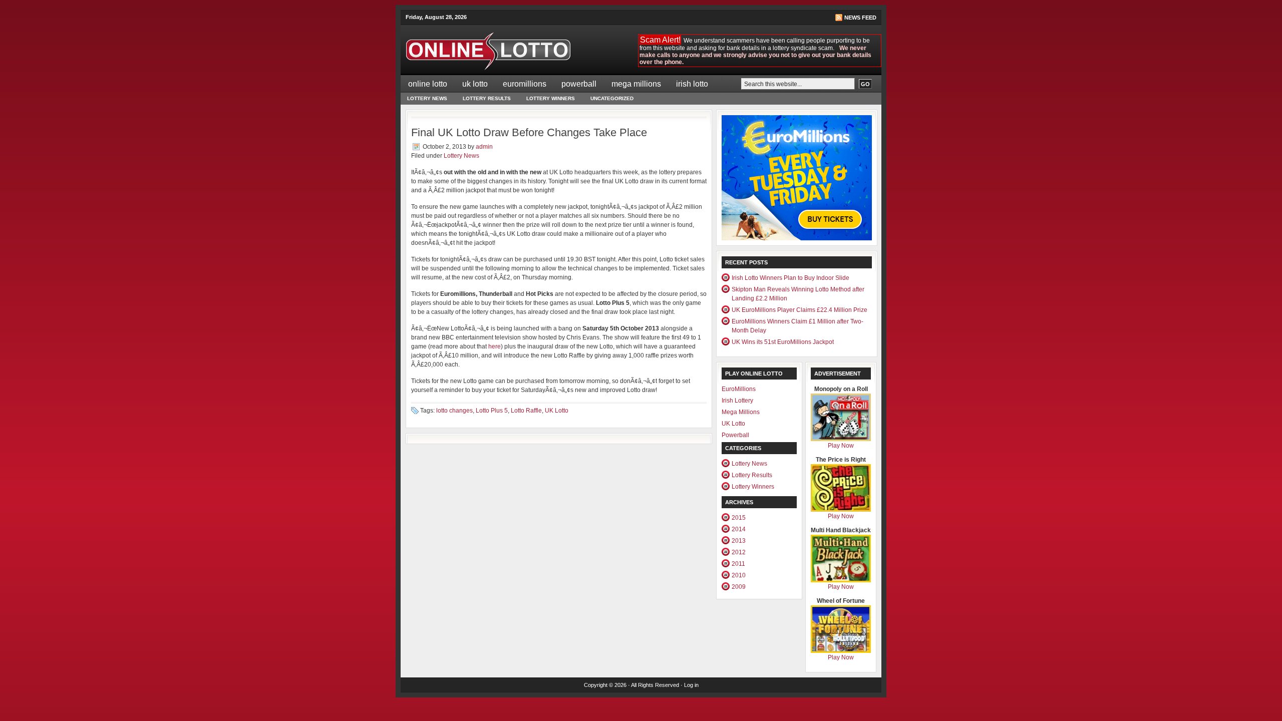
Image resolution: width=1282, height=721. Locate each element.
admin (484, 146)
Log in (691, 685)
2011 (738, 563)
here (494, 346)
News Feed (860, 18)
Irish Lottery (737, 400)
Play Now (841, 445)
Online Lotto (427, 84)
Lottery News (427, 98)
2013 (739, 540)
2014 (739, 529)
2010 (739, 575)
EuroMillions (524, 84)
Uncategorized (611, 98)
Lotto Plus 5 (492, 410)
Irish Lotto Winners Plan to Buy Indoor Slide (790, 277)
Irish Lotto (692, 84)
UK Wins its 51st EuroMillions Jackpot (783, 341)
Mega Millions (636, 84)
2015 (739, 517)
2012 (739, 552)
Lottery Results (487, 98)
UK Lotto (475, 84)
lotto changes (454, 410)
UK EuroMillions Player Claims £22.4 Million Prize (799, 309)
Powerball (578, 84)
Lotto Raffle (526, 410)
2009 (739, 586)
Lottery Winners (550, 98)
